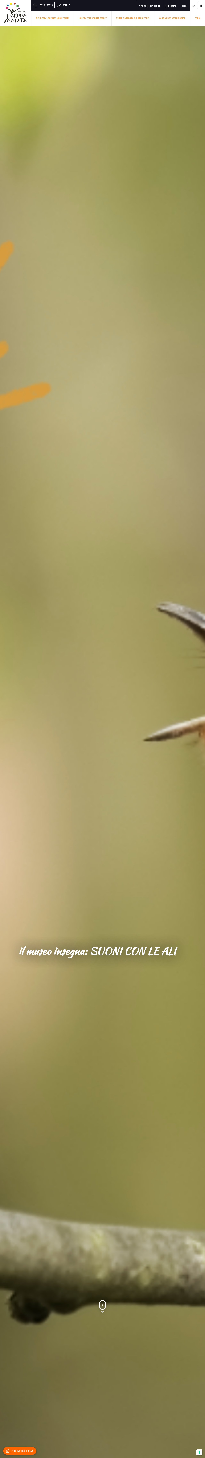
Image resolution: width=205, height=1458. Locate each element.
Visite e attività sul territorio (132, 18)
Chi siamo (171, 6)
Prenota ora (22, 1451)
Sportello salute (149, 6)
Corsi (197, 18)
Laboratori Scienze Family (93, 18)
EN (194, 6)
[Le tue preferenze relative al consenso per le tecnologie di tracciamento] (199, 1452)
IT (201, 6)
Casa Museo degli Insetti (172, 18)
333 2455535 (46, 5)
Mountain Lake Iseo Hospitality (52, 18)
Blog (184, 6)
